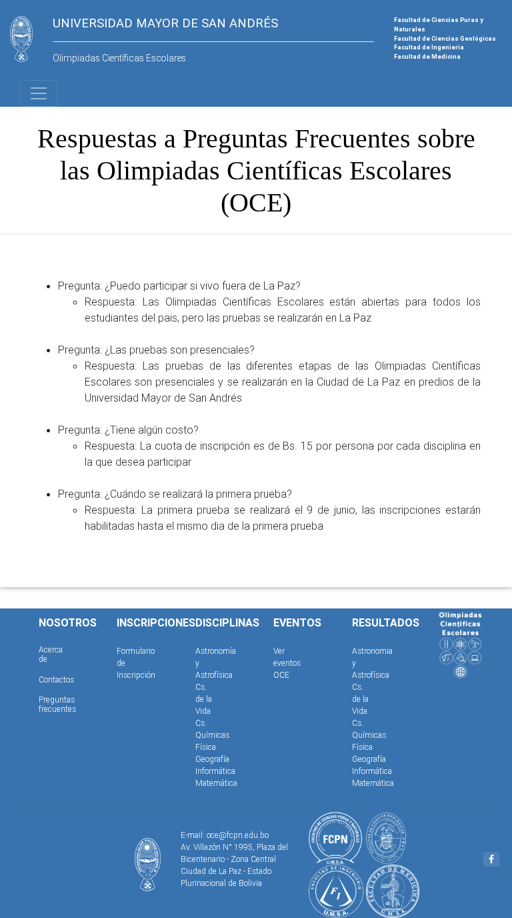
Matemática (216, 783)
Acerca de (51, 654)
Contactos (56, 679)
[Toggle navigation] (38, 93)
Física (205, 747)
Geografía (212, 759)
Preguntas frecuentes (57, 704)
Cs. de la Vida (203, 699)
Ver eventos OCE (287, 663)
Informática (215, 771)
